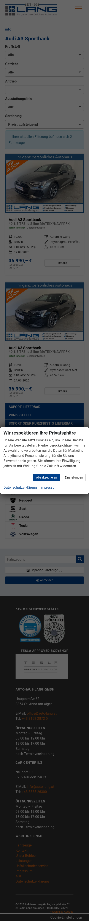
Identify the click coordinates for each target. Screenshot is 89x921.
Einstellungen (74, 477)
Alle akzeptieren (46, 477)
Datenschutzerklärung (20, 487)
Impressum (48, 487)
